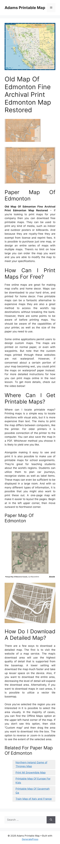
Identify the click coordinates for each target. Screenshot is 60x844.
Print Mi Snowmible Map (31, 772)
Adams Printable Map (25, 7)
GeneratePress (30, 839)
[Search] (51, 820)
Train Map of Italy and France (34, 798)
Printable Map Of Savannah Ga (33, 790)
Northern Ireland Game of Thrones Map (31, 764)
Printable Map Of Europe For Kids (33, 780)
